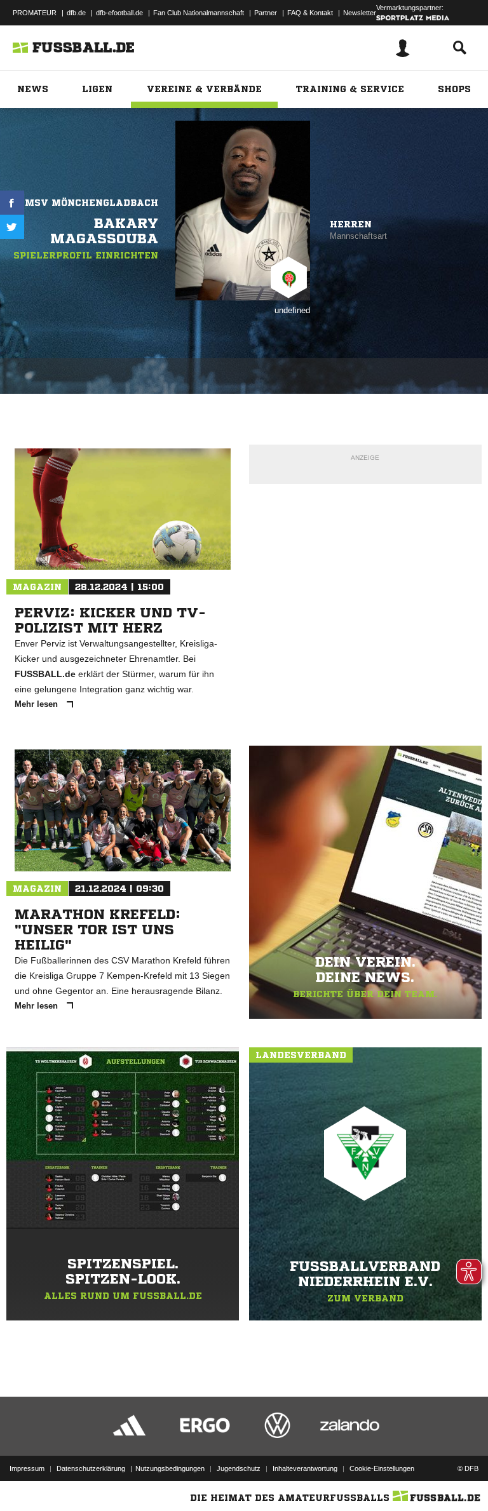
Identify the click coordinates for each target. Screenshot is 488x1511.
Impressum (27, 1468)
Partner (265, 13)
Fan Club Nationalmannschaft (198, 13)
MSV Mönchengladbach (91, 202)
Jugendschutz (239, 1468)
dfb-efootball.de (119, 13)
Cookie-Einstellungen (381, 1468)
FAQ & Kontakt (310, 13)
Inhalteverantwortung (305, 1468)
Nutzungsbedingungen (170, 1468)
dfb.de (76, 13)
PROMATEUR (35, 13)
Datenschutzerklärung (91, 1468)
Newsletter (359, 13)
